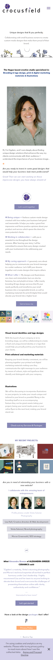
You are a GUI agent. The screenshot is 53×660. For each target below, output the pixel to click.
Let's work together (26, 207)
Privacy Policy (26, 627)
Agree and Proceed (32, 652)
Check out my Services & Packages (26, 425)
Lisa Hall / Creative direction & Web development (26, 521)
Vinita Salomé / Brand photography (26, 529)
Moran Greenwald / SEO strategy (26, 536)
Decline (24, 654)
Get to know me (26, 304)
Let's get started (26, 603)
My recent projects (26, 440)
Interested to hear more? (26, 595)
